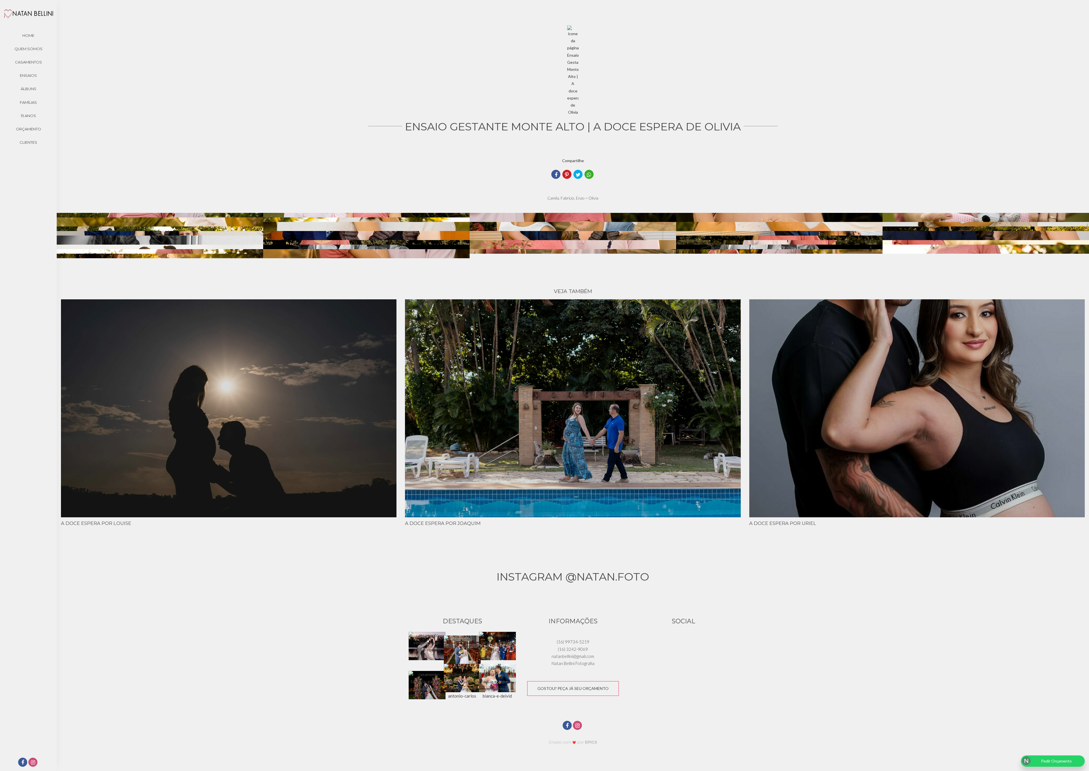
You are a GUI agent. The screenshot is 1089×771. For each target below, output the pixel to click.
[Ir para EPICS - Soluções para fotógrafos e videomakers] (573, 742)
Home (28, 35)
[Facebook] (23, 762)
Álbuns (28, 88)
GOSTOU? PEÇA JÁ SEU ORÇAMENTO (573, 688)
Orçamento (28, 129)
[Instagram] (33, 762)
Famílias (28, 102)
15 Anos (28, 115)
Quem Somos (28, 48)
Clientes (28, 142)
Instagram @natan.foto (573, 576)
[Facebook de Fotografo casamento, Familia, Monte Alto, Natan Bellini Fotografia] (568, 724)
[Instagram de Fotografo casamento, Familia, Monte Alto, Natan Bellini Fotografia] (578, 724)
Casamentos (28, 62)
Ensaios (28, 75)
